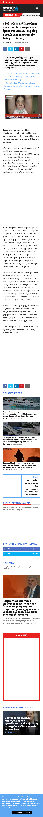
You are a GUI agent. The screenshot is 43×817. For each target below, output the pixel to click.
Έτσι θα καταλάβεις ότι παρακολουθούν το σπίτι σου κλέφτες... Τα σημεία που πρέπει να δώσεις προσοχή (21, 76)
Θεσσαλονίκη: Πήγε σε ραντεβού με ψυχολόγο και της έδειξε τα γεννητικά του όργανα (21, 86)
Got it (28, 812)
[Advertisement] (21, 201)
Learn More (18, 812)
